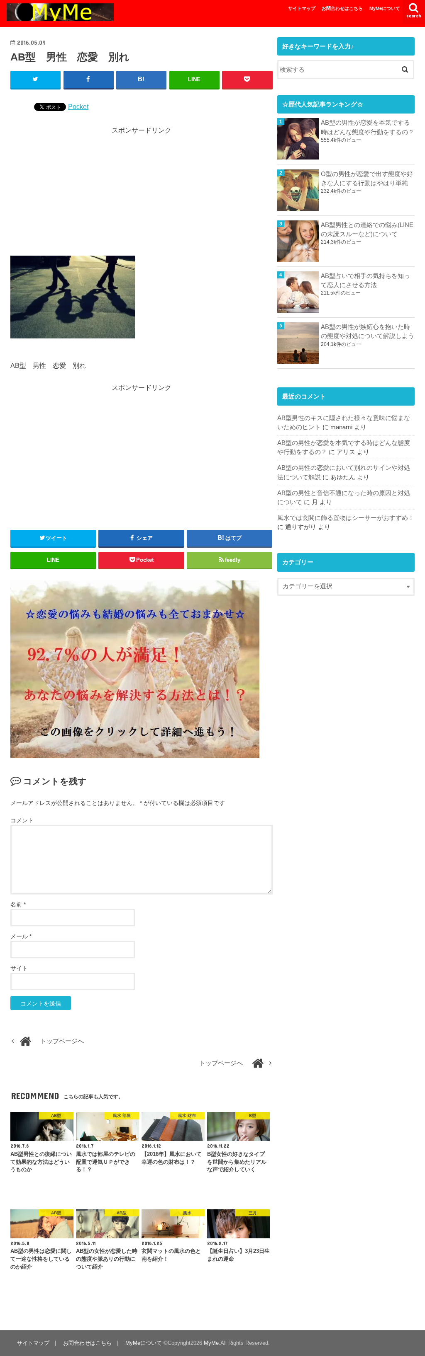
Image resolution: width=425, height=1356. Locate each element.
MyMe (211, 1343)
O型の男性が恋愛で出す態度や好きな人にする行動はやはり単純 (367, 178)
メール (21, 936)
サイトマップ (301, 8)
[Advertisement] (141, 193)
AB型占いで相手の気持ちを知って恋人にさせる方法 (365, 280)
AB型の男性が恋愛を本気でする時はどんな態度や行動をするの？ (367, 127)
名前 (18, 904)
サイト (19, 968)
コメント (22, 820)
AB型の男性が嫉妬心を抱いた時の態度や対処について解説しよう (367, 331)
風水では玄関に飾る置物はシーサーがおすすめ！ (345, 518)
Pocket (78, 106)
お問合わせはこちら (342, 8)
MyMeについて (384, 8)
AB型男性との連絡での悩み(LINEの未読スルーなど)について (367, 229)
